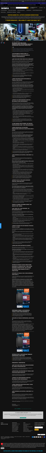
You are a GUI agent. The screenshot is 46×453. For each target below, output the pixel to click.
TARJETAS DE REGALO (25, 428)
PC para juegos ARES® (4, 10)
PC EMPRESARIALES (28, 10)
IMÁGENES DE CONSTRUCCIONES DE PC (28, 430)
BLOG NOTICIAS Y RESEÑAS (15, 431)
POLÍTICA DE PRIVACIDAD (15, 428)
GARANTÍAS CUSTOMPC (26, 429)
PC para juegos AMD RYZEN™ (21, 10)
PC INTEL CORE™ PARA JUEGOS (12, 10)
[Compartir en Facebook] (1, 42)
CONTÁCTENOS (12, 436)
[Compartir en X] (2, 42)
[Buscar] (27, 8)
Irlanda (42, 434)
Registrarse (36, 429)
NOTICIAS (2, 437)
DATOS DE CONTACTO (14, 430)
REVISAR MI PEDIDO (7, 436)
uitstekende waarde (18, 401)
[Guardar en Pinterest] (4, 42)
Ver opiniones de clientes (23, 417)
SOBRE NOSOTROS (28, 436)
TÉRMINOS (23, 436)
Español (39, 434)
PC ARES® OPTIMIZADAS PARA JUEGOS (37, 10)
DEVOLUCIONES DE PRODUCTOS (27, 431)
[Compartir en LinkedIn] (3, 42)
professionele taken (14, 401)
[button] (0, 226)
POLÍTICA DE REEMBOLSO (15, 429)
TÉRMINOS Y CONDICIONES (15, 427)
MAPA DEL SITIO (25, 427)
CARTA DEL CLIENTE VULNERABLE (18, 436)
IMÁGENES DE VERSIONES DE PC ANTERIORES (9, 437)
